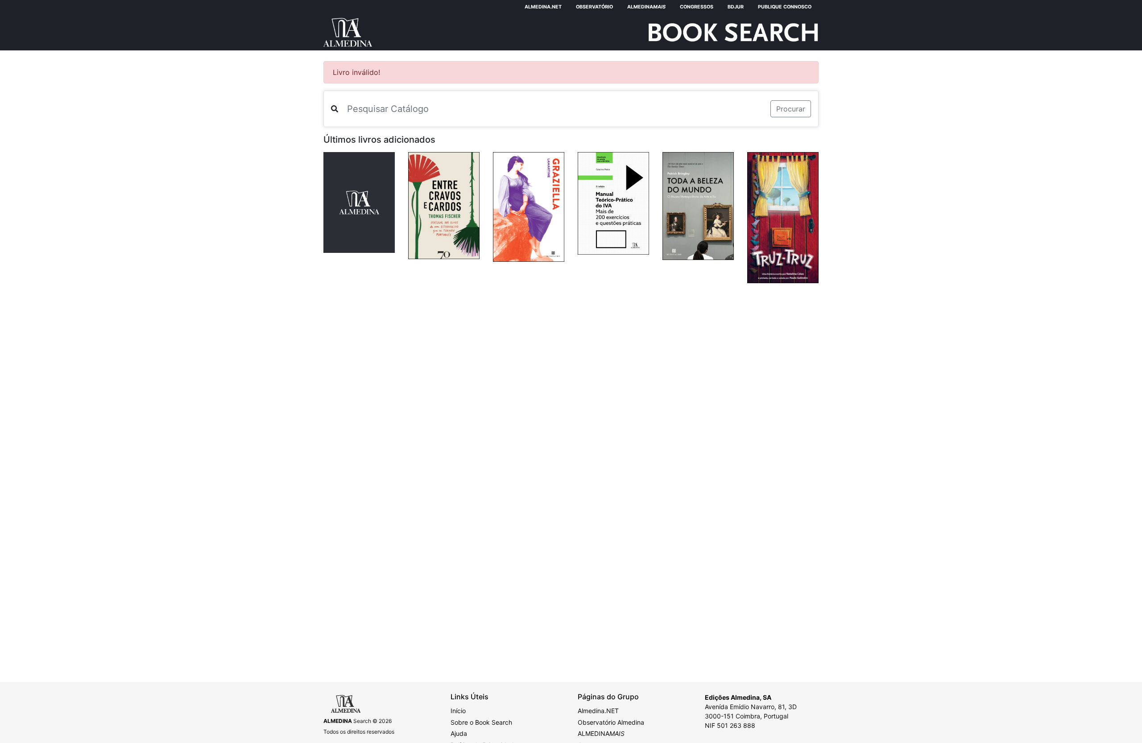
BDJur (736, 7)
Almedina (646, 7)
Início (458, 710)
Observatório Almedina (611, 722)
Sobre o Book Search (481, 722)
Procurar (790, 108)
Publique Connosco (784, 7)
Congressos (696, 7)
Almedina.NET (543, 7)
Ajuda (459, 733)
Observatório (594, 7)
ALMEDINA (601, 733)
